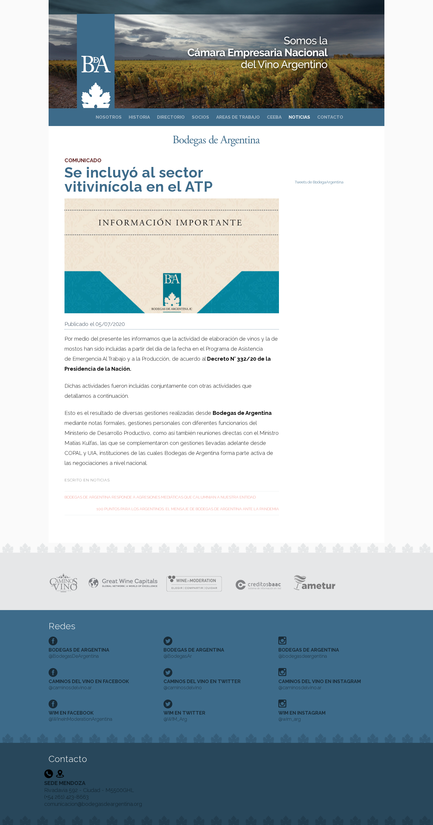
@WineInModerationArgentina (80, 716)
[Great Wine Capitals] (123, 582)
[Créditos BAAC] (259, 582)
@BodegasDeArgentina (79, 653)
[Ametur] (314, 582)
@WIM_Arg (184, 716)
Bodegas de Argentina (96, 53)
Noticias (100, 480)
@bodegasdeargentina (308, 653)
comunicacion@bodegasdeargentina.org (93, 804)
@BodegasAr (193, 653)
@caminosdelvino (202, 684)
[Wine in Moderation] (196, 582)
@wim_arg (301, 716)
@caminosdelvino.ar (89, 684)
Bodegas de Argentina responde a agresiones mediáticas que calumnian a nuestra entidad (160, 497)
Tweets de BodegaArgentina (319, 182)
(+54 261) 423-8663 (66, 797)
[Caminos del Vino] (63, 582)
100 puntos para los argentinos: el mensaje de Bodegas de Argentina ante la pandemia (187, 509)
